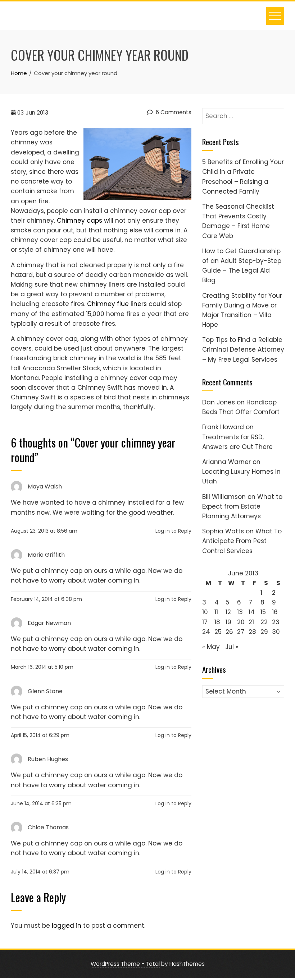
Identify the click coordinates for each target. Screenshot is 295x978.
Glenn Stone (45, 691)
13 (240, 612)
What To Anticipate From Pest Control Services (242, 541)
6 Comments (172, 112)
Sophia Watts (223, 531)
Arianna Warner (226, 462)
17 (205, 622)
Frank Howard (223, 427)
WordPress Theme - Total (125, 964)
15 (263, 612)
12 (228, 612)
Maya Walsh (45, 486)
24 (206, 631)
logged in (66, 925)
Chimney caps (79, 220)
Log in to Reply (173, 530)
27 (240, 631)
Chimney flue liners (117, 304)
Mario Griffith (46, 555)
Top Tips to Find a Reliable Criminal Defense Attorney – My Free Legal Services (243, 349)
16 (275, 612)
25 (218, 631)
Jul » (232, 647)
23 (276, 622)
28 (252, 631)
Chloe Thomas (48, 827)
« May (211, 647)
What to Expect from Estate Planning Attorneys (242, 506)
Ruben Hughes (48, 759)
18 (217, 622)
